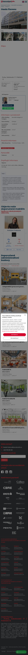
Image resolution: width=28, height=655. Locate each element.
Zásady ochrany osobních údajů (9, 331)
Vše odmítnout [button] (14, 338)
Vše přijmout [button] (14, 334)
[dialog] (14, 327)
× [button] (24, 315)
